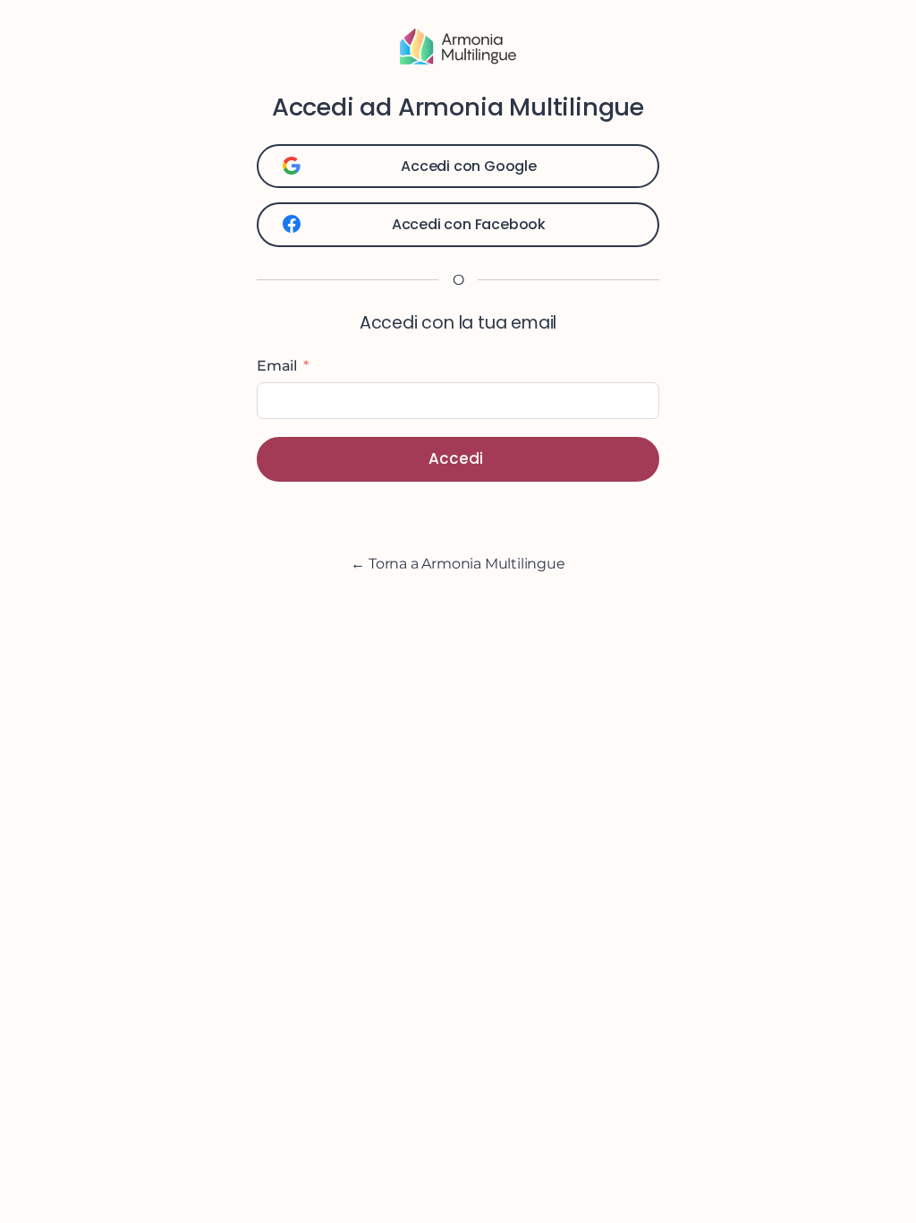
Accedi (455, 458)
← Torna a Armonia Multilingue (457, 563)
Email (277, 365)
